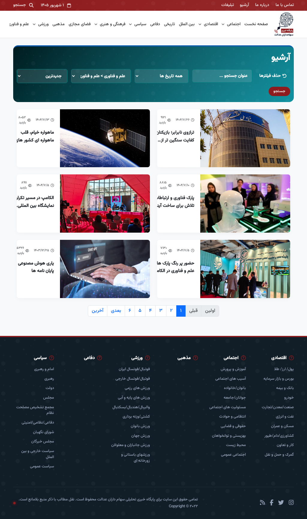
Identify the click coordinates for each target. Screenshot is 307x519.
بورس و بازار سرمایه (279, 379)
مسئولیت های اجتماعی (227, 407)
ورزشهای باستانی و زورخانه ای (135, 458)
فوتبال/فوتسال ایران (134, 369)
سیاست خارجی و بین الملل (37, 454)
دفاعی (155, 24)
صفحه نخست (256, 24)
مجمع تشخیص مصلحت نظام (35, 410)
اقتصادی (210, 24)
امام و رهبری (44, 369)
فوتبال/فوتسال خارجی (132, 379)
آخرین (97, 311)
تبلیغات (227, 5)
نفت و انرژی (285, 417)
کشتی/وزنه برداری (136, 417)
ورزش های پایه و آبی (134, 398)
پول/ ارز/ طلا (284, 369)
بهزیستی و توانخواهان (229, 436)
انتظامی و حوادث (232, 417)
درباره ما (262, 5)
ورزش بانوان (140, 426)
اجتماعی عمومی (233, 455)
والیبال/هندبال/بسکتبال (131, 407)
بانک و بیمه (285, 388)
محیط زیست (236, 445)
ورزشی (43, 24)
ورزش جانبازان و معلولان (130, 445)
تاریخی (169, 24)
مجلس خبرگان (42, 442)
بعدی (116, 311)
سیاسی (139, 24)
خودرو (289, 398)
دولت (50, 388)
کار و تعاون (285, 445)
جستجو (279, 91)
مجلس (48, 398)
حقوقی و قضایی (233, 426)
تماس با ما (285, 5)
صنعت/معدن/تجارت (278, 407)
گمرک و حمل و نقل (279, 455)
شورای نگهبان (43, 432)
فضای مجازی (80, 24)
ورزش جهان (140, 436)
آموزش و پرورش (233, 369)
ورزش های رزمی (137, 388)
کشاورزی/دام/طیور (279, 436)
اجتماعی (233, 24)
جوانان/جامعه (235, 398)
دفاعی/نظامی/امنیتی (38, 423)
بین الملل (187, 24)
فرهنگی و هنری (112, 24)
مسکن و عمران (282, 426)
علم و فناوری (18, 24)
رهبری (49, 379)
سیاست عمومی (42, 466)
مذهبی (58, 24)
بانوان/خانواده (235, 388)
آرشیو (244, 5)
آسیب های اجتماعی (230, 379)
